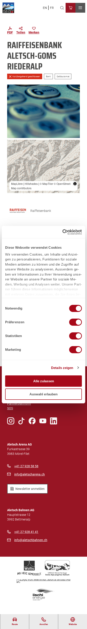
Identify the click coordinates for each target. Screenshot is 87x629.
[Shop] (70, 8)
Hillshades (31, 183)
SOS (10, 408)
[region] (43, 166)
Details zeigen (62, 368)
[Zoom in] (12, 145)
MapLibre (17, 183)
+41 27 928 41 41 (26, 532)
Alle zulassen (43, 381)
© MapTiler (46, 183)
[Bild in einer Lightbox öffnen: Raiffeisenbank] (18, 210)
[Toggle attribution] (75, 183)
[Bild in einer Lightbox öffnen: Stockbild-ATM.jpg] (43, 111)
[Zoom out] (12, 151)
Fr (52, 8)
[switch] (75, 322)
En (45, 8)
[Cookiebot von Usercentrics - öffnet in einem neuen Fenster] (62, 232)
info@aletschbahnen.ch (30, 540)
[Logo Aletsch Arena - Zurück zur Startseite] (8, 8)
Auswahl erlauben (43, 394)
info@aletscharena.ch (29, 474)
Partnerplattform (19, 403)
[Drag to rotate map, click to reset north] (12, 158)
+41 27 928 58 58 (26, 466)
